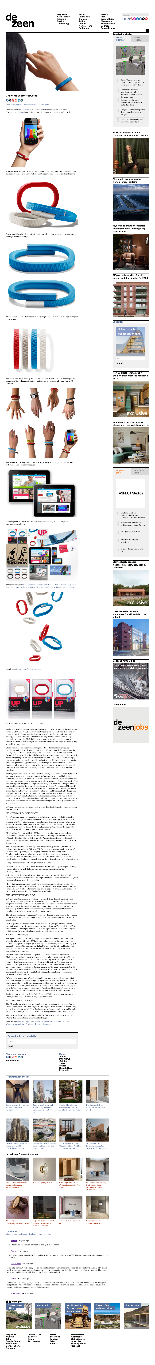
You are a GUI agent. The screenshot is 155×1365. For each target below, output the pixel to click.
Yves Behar (18, 112)
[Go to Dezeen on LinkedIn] (137, 19)
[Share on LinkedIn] (19, 100)
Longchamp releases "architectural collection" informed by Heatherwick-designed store (132, 93)
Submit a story (79, 1339)
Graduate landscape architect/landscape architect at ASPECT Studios (133, 515)
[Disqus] (57, 1266)
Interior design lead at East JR (132, 550)
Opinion (83, 19)
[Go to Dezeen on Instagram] (134, 19)
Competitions (108, 28)
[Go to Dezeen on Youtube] (146, 19)
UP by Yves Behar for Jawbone (21, 96)
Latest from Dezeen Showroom (22, 1154)
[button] (147, 30)
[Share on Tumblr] (21, 100)
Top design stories (122, 34)
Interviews (84, 17)
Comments (77, 1337)
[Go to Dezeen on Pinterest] (131, 19)
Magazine (62, 14)
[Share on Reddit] (16, 100)
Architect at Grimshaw (130, 532)
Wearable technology (15, 1024)
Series (82, 14)
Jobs (103, 17)
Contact (75, 1346)
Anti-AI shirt (43, 1305)
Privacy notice (78, 1344)
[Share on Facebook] (7, 100)
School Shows (108, 24)
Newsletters (85, 26)
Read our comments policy (39, 1234)
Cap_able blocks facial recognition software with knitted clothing (131, 102)
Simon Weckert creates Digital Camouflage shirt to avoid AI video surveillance (132, 82)
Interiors (61, 19)
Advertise (76, 1341)
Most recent (138, 39)
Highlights (17, 1302)
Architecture (64, 17)
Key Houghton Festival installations (74, 1308)
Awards (104, 14)
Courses (105, 26)
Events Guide (108, 19)
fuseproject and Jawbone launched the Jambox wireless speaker (49, 584)
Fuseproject (47, 1021)
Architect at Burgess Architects (129, 540)
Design (60, 21)
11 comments (44, 104)
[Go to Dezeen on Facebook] (140, 19)
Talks (82, 21)
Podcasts (84, 28)
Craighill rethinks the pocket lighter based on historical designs (133, 112)
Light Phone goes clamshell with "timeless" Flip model (132, 120)
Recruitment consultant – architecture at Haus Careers (133, 523)
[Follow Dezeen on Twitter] (143, 19)
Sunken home (132, 1305)
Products (29, 1024)
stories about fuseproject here (28, 669)
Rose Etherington (13, 104)
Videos (82, 24)
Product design (22, 1021)
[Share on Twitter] (10, 100)
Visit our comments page (16, 1234)
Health (66, 1021)
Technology (63, 24)
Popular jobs (120, 471)
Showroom (106, 21)
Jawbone (25, 109)
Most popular (120, 39)
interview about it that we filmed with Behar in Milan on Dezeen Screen (44, 587)
